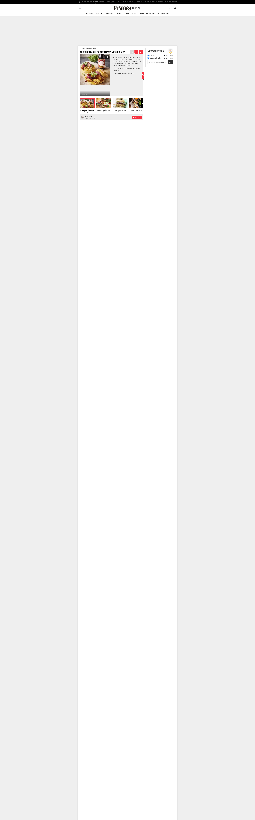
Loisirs (154, 2)
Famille (131, 2)
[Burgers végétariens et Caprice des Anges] (141, 52)
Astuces (99, 14)
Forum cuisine (163, 14)
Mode (84, 2)
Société (143, 2)
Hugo (169, 2)
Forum (174, 2)
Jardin (113, 2)
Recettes (102, 2)
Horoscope (162, 2)
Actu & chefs (131, 14)
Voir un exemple (168, 55)
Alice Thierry (89, 116)
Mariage (125, 2)
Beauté (89, 2)
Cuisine (95, 2)
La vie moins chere (147, 14)
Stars (149, 2)
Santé (138, 2)
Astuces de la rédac (155, 58)
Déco (108, 2)
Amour (119, 2)
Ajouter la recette (128, 73)
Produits (109, 14)
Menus (119, 14)
